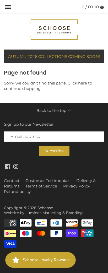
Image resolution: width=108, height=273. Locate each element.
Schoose (45, 208)
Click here (77, 83)
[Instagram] (15, 166)
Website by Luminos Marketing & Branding (43, 213)
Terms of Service (41, 186)
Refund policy (17, 191)
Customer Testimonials (47, 180)
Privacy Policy (76, 186)
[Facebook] (7, 166)
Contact (11, 180)
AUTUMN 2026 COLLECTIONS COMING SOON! (54, 56)
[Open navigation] (8, 7)
